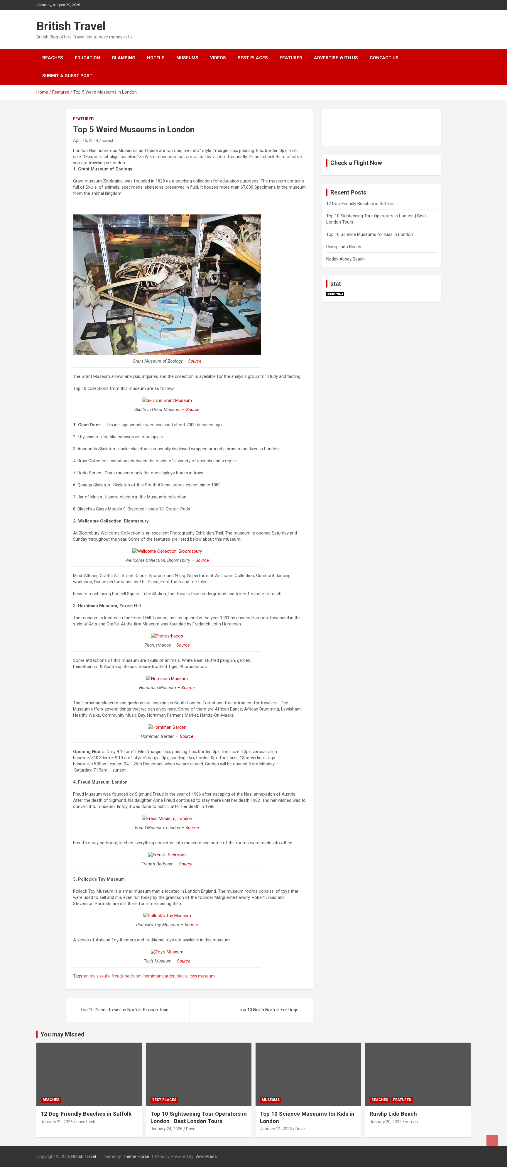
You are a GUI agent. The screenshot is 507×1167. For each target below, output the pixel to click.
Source (195, 361)
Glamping (123, 57)
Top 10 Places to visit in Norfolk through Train (124, 1009)
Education (87, 57)
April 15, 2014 (85, 140)
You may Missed (62, 1034)
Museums (187, 57)
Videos (218, 57)
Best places (253, 57)
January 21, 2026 (276, 1129)
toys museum (202, 976)
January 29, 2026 (57, 1121)
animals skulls (97, 976)
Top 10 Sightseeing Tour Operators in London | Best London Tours (199, 1117)
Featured (291, 57)
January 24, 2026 (166, 1129)
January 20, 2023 (386, 1121)
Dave (190, 1129)
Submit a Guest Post (67, 75)
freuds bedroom (126, 976)
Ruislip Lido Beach (343, 246)
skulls (182, 976)
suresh (108, 140)
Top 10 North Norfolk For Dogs (268, 1009)
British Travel (71, 26)
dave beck (85, 1121)
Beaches (52, 57)
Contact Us (384, 57)
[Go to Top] (492, 1140)
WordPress (206, 1156)
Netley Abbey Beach (345, 259)
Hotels (156, 57)
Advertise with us (336, 57)
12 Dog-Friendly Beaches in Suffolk (360, 203)
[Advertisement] (355, 126)
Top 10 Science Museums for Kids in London (369, 234)
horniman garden (159, 976)
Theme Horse (136, 1156)
